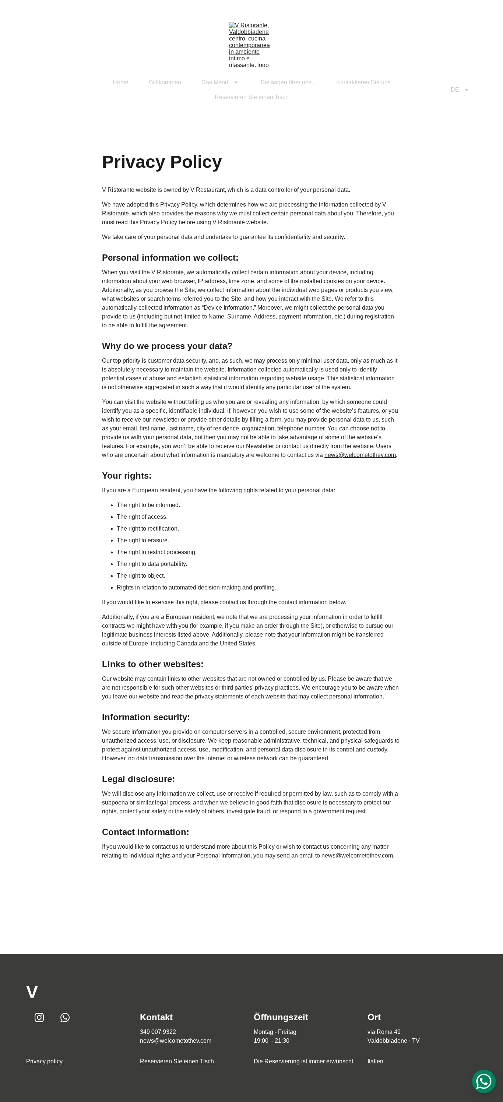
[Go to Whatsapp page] (49, 90)
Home (121, 82)
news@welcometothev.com (360, 455)
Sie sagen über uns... (288, 82)
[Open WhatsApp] (484, 1081)
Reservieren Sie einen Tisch (252, 97)
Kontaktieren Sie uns (363, 82)
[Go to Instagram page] (38, 90)
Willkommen (165, 82)
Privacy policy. (45, 1061)
